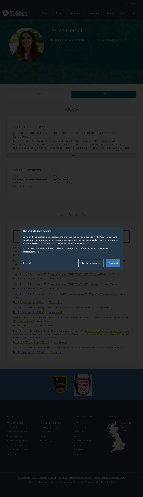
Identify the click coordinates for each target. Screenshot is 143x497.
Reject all (27, 263)
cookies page (29, 251)
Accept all (113, 263)
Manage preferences (91, 263)
